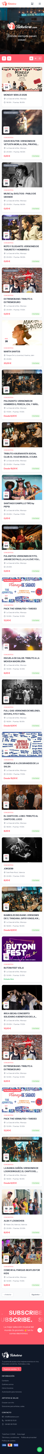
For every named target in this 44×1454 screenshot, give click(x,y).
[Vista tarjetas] (31, 58)
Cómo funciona (7, 1388)
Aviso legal (21, 1434)
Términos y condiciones (10, 1437)
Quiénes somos (7, 1384)
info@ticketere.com (12, 1417)
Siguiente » (36, 1295)
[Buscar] (9, 58)
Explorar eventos (10, 1369)
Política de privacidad (28, 1437)
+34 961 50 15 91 (10, 1420)
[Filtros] (4, 58)
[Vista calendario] (40, 58)
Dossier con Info (8, 1403)
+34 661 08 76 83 (11, 1424)
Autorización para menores (12, 1392)
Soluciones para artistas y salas (13, 1406)
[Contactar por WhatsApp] (39, 1449)
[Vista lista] (35, 58)
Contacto (5, 1381)
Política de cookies (8, 1441)
